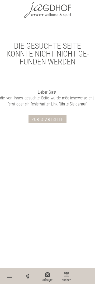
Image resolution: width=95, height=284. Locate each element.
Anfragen (47, 280)
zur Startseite (47, 119)
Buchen (66, 280)
